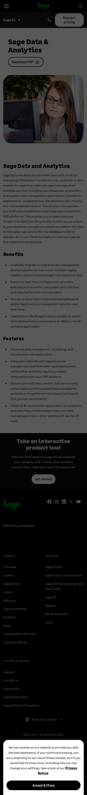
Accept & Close (43, 785)
